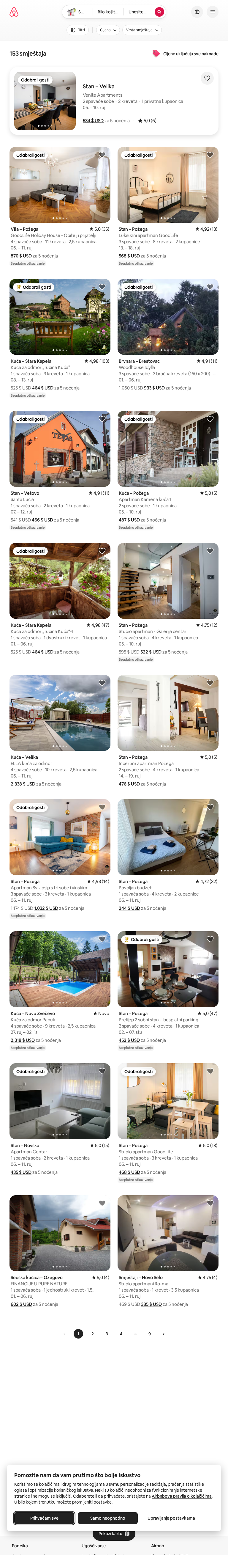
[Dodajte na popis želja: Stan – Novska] (102, 1071)
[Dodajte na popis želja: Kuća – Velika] (102, 682)
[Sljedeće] (163, 1334)
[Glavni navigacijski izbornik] (212, 12)
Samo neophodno (107, 1518)
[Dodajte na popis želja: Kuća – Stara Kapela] (102, 286)
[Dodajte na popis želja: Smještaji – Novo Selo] (210, 1203)
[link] (64, 1334)
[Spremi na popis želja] (207, 78)
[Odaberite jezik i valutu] (197, 12)
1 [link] (78, 1333)
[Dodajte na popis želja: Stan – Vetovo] (102, 418)
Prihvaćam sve (44, 1518)
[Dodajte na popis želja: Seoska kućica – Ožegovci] (102, 1203)
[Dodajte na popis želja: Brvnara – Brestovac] (210, 286)
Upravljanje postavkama (171, 1518)
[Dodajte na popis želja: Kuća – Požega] (210, 418)
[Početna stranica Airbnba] (14, 12)
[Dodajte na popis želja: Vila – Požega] (102, 154)
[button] (93, 120)
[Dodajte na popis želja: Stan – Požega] (210, 154)
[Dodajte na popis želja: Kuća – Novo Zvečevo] (102, 939)
